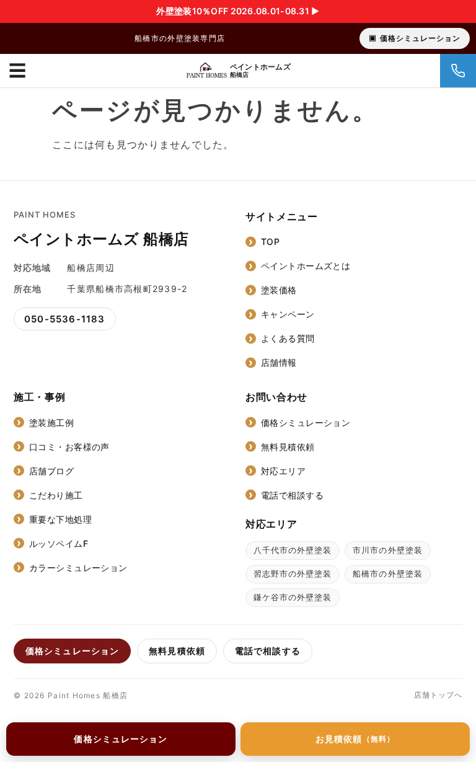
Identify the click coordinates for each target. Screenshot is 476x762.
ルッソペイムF (58, 543)
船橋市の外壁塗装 (387, 573)
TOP (270, 241)
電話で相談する (292, 495)
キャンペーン (288, 314)
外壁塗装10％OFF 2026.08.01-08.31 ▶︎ (237, 11)
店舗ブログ (51, 471)
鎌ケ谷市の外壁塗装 (292, 597)
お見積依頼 (355, 738)
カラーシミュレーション (78, 567)
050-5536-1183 (64, 319)
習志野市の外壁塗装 (292, 573)
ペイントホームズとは (305, 265)
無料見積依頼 (288, 446)
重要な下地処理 (60, 519)
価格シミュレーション (420, 38)
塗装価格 (279, 290)
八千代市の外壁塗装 (292, 550)
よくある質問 (288, 338)
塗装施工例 (51, 422)
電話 (458, 70)
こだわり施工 (56, 495)
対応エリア (283, 471)
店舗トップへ (438, 694)
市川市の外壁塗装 (387, 550)
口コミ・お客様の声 (69, 446)
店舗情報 (279, 362)
